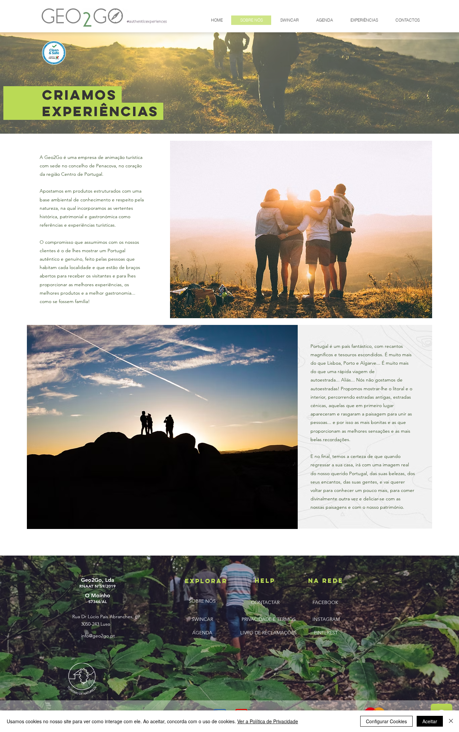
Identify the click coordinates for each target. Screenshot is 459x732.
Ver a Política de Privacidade (267, 721)
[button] (289, 20)
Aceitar (429, 721)
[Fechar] (451, 721)
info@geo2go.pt (98, 636)
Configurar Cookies (386, 721)
